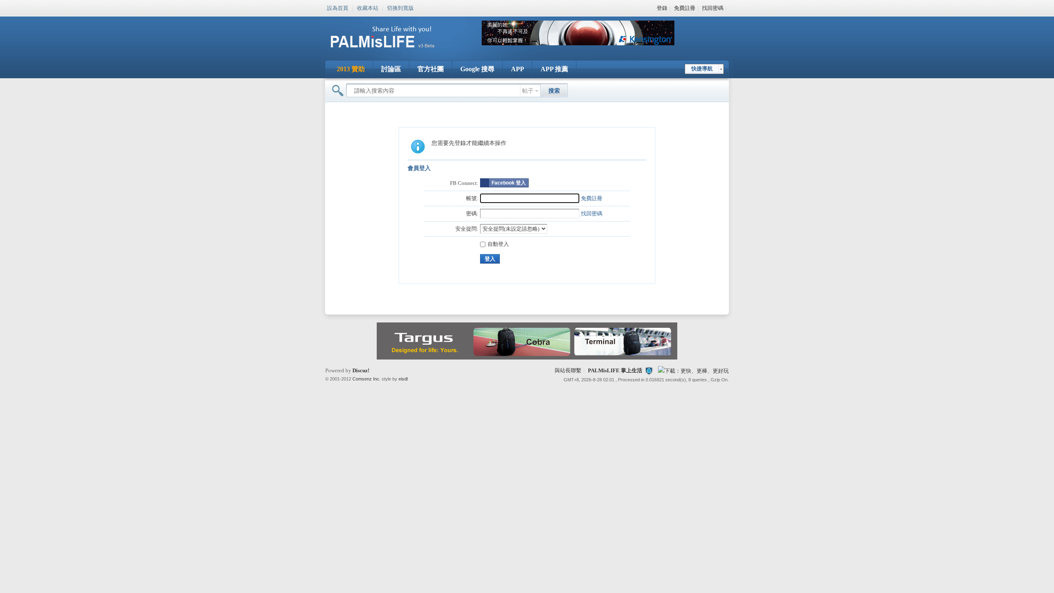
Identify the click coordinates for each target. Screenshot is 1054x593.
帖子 (528, 91)
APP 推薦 (554, 68)
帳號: (472, 198)
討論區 (391, 68)
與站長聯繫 (568, 370)
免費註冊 (684, 8)
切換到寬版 (400, 7)
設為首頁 (337, 7)
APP (517, 68)
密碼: (472, 213)
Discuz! (360, 370)
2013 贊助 (351, 68)
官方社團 (430, 68)
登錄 (662, 8)
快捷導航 (702, 68)
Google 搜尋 (477, 68)
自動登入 (498, 244)
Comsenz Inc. (366, 378)
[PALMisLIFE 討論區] (391, 51)
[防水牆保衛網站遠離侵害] (649, 370)
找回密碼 (712, 8)
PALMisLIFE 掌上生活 (615, 370)
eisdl (403, 378)
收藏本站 (367, 7)
